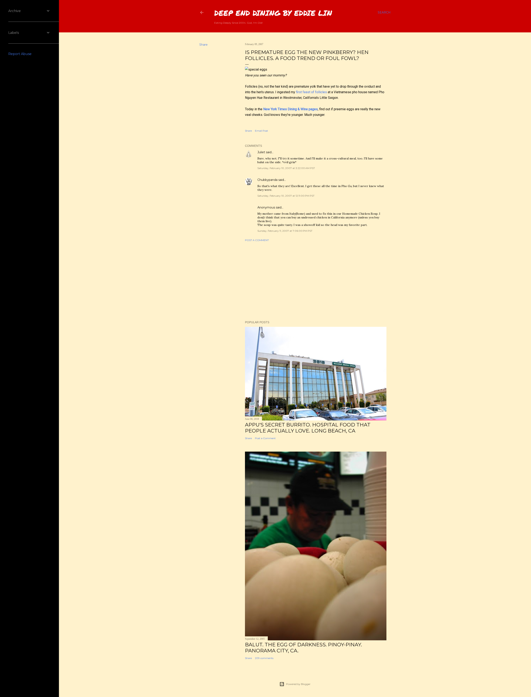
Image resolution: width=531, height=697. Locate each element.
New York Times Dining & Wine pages (290, 109)
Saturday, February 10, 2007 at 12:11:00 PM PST (285, 195)
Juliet (261, 152)
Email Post (261, 130)
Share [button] (203, 45)
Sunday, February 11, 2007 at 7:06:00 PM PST (284, 230)
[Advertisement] (315, 281)
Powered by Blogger (298, 684)
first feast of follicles (311, 92)
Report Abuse (20, 54)
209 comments (264, 658)
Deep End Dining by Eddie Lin (273, 12)
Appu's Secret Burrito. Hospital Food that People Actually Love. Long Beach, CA (307, 428)
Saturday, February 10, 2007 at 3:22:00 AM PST (286, 168)
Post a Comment (257, 240)
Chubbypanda (267, 180)
